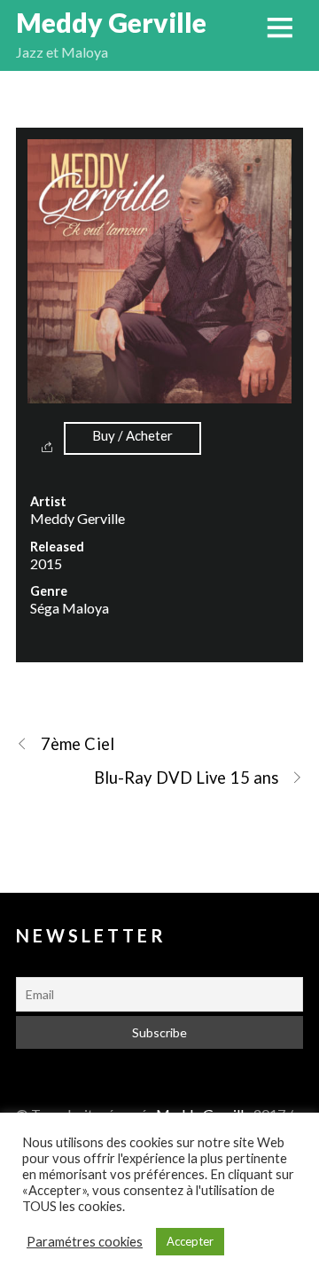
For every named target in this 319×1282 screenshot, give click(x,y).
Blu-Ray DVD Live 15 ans (186, 777)
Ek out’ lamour (159, 95)
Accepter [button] (190, 1241)
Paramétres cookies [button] (85, 1241)
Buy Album (132, 438)
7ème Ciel (77, 744)
